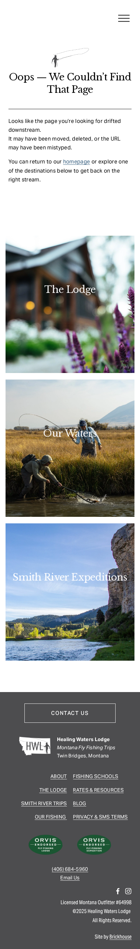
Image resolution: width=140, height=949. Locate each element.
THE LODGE (53, 790)
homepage (76, 161)
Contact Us (70, 713)
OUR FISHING (50, 817)
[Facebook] (118, 891)
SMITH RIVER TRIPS (44, 803)
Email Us (70, 877)
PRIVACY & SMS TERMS (100, 817)
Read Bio (70, 309)
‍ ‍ (66, 817)
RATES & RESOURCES (98, 790)
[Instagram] (128, 891)
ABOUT (58, 776)
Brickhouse (120, 936)
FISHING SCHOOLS (95, 776)
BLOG (79, 803)
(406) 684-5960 (70, 869)
